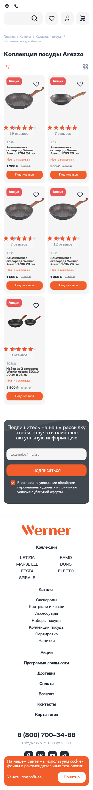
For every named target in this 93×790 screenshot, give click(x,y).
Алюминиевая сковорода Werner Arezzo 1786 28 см (20, 261)
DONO (66, 565)
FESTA (27, 571)
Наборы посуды (46, 621)
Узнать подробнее (24, 777)
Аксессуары (46, 614)
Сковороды (46, 600)
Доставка (46, 674)
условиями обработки (57, 483)
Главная (10, 36)
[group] (18, 127)
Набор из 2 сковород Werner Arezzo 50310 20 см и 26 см (22, 372)
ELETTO (66, 571)
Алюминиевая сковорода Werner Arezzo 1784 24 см (20, 150)
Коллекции (46, 548)
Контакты (46, 704)
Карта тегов (46, 715)
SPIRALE (27, 578)
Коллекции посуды (49, 36)
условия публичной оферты (40, 492)
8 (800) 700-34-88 (47, 735)
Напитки (46, 641)
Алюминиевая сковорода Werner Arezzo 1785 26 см (64, 261)
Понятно (72, 777)
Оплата (47, 684)
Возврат (46, 694)
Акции (47, 653)
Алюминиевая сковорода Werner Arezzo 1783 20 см (64, 150)
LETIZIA (27, 558)
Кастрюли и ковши (46, 607)
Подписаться (47, 470)
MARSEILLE (27, 565)
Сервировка (46, 634)
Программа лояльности (46, 663)
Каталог (26, 36)
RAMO (66, 558)
